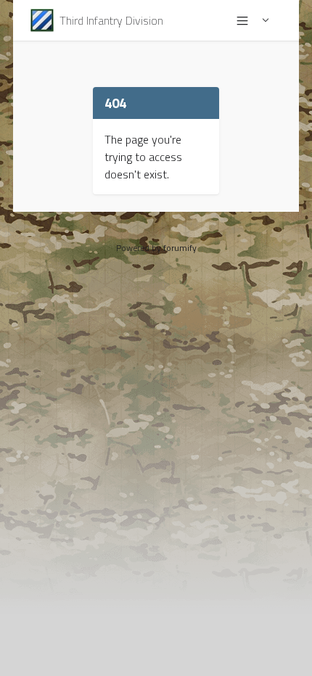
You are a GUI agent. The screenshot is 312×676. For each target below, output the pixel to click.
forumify (180, 248)
